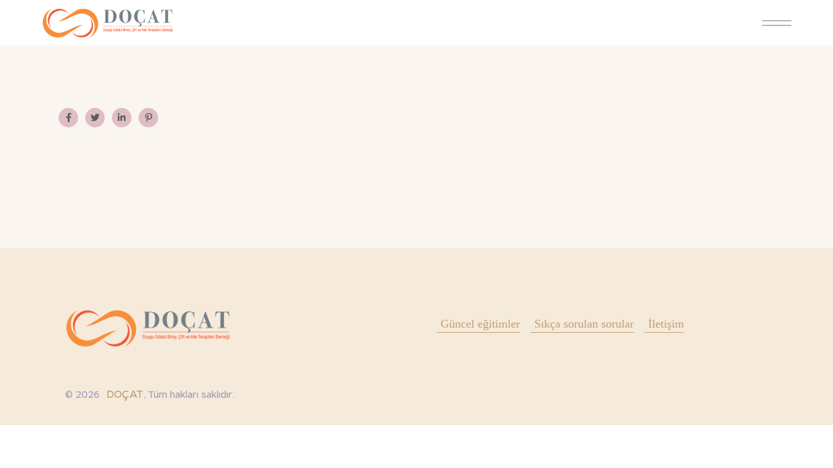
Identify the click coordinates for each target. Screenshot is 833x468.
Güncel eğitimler (480, 323)
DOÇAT (124, 393)
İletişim (666, 323)
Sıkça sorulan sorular (584, 323)
